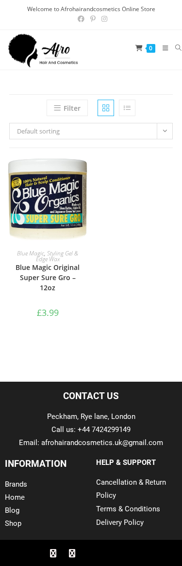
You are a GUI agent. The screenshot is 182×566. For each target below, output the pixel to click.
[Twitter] (72, 553)
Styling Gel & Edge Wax (57, 256)
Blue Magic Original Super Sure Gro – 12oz (48, 277)
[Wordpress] (110, 553)
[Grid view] (106, 108)
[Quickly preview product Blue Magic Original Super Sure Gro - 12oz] (83, 174)
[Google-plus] (91, 553)
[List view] (127, 108)
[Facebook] (53, 553)
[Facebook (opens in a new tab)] (81, 19)
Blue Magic (30, 253)
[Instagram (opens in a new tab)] (103, 19)
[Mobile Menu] (161, 48)
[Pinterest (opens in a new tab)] (93, 19)
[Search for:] (175, 48)
